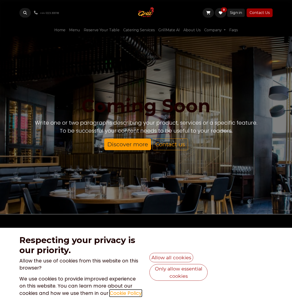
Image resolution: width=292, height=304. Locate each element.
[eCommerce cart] (208, 13)
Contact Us (260, 12)
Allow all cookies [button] (171, 257)
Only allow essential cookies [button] (178, 272)
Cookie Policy (126, 293)
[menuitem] (59, 30)
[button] (25, 13)
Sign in (236, 12)
